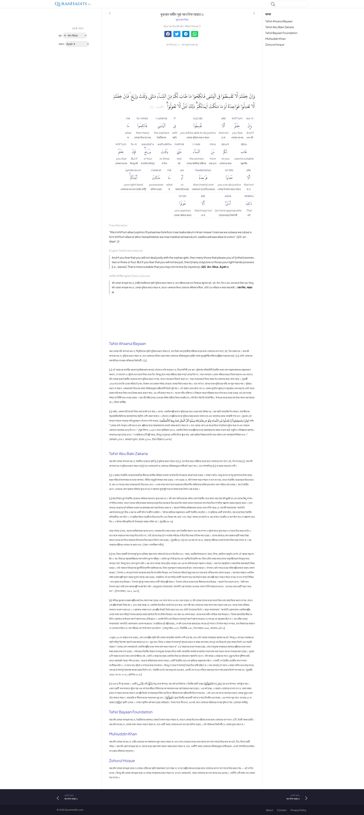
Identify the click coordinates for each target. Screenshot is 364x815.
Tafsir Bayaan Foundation (281, 33)
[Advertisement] (65, 92)
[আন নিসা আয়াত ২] (109, 13)
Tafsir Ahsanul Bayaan (279, 21)
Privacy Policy (298, 810)
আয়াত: (61, 43)
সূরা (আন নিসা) (182, 19)
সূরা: (60, 35)
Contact (282, 810)
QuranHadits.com (74, 809)
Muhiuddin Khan (275, 38)
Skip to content (4, 4)
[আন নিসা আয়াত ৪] (254, 13)
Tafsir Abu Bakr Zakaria (279, 27)
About (269, 810)
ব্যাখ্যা (268, 14)
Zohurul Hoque (274, 44)
